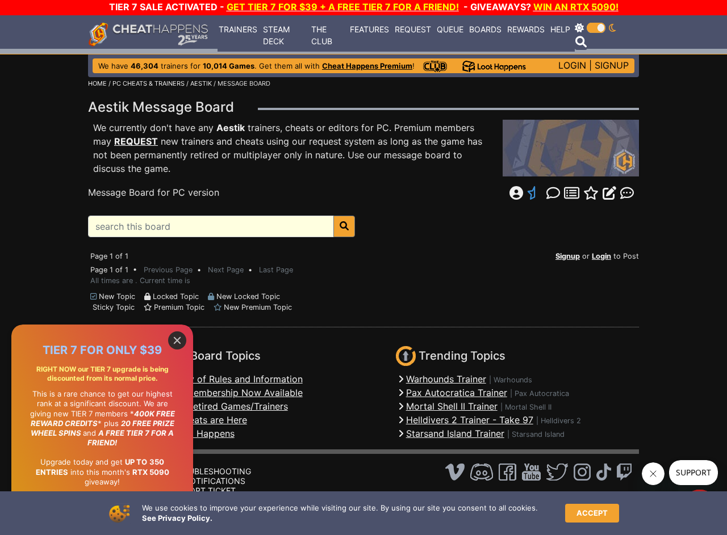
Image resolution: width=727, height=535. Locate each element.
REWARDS (526, 29)
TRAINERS (238, 29)
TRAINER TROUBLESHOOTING (193, 471)
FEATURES (369, 29)
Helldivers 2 (561, 420)
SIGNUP (612, 65)
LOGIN (572, 65)
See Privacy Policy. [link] (177, 518)
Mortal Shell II (528, 407)
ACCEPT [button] (592, 512)
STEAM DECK (276, 35)
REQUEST (413, 29)
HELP (560, 29)
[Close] (177, 340)
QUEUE (450, 29)
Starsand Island (538, 434)
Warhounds (513, 380)
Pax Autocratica (542, 393)
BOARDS (485, 29)
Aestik (230, 127)
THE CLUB (321, 35)
